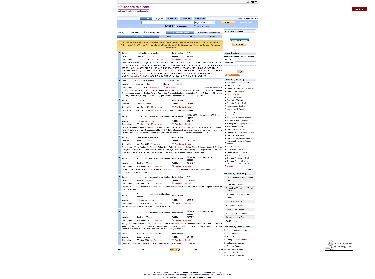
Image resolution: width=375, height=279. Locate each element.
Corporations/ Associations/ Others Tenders (239, 189)
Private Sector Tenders (235, 209)
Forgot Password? (232, 75)
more (250, 169)
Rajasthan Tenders (234, 246)
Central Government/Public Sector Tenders (239, 179)
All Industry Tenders (184, 26)
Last (221, 250)
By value (135, 33)
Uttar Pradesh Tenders (236, 253)
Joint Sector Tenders (234, 201)
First (119, 250)
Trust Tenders (231, 221)
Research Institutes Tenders (237, 213)
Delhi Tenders (232, 233)
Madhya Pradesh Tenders (237, 240)
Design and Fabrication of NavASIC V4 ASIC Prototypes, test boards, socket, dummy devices (158, 243)
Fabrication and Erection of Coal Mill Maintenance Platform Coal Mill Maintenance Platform (158, 110)
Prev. (144, 250)
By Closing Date (153, 33)
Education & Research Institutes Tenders (238, 196)
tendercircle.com (202, 26)
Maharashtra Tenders (235, 243)
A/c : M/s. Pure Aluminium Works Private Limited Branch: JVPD (146, 206)
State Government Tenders (236, 217)
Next (196, 250)
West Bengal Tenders (235, 256)
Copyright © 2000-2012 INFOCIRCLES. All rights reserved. (187, 278)
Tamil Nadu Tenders (235, 249)
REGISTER (359, 9)
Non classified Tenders (235, 205)
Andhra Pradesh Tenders (237, 230)
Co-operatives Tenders (235, 184)
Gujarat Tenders (233, 237)
